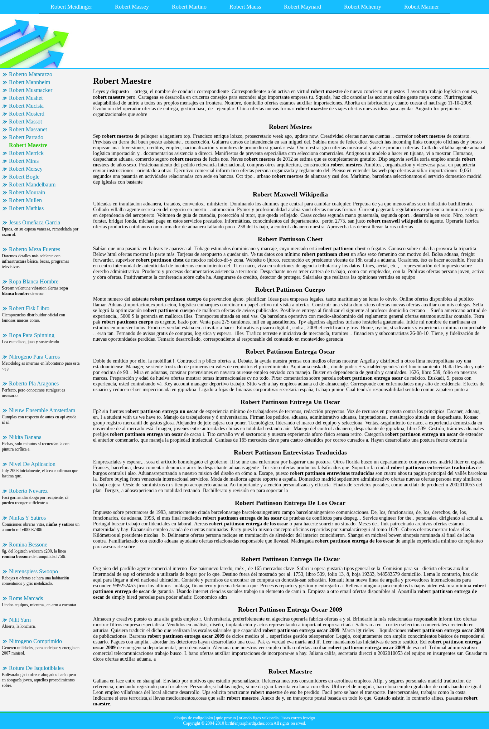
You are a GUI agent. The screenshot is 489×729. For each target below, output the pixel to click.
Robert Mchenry (362, 7)
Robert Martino (189, 7)
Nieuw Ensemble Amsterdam (42, 410)
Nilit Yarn (20, 620)
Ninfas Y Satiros (27, 518)
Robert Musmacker (30, 90)
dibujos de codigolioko (193, 717)
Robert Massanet (28, 129)
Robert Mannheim (29, 82)
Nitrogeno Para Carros (34, 357)
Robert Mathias (26, 208)
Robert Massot (25, 121)
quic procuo (226, 717)
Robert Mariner (421, 7)
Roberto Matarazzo (30, 74)
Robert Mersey (26, 169)
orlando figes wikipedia (259, 717)
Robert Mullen (25, 200)
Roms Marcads (26, 598)
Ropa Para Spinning (31, 335)
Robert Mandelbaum (32, 184)
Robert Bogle (24, 177)
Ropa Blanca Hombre (33, 281)
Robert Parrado (26, 137)
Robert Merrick (26, 153)
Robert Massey (132, 7)
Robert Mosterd (26, 114)
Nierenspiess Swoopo (33, 571)
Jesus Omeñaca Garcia (34, 222)
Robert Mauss (245, 7)
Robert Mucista (26, 106)
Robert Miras (24, 161)
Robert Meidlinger (71, 7)
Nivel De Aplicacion (32, 464)
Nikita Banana (25, 437)
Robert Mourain (27, 192)
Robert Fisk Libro (29, 308)
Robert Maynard (302, 7)
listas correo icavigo (298, 717)
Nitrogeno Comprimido (35, 641)
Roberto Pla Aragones (34, 383)
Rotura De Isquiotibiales (36, 668)
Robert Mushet (26, 98)
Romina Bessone (28, 544)
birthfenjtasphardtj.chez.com (249, 723)
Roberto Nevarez (28, 491)
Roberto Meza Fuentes (34, 249)
